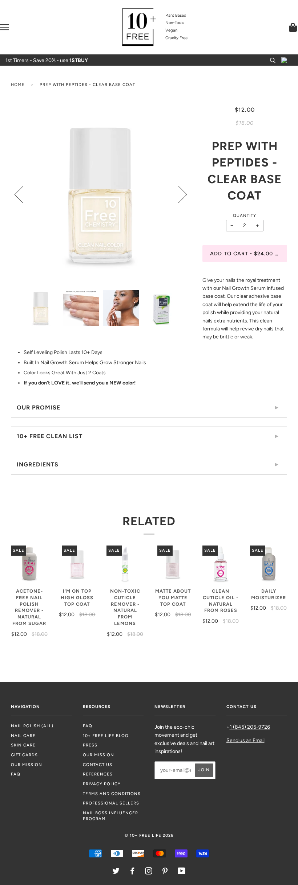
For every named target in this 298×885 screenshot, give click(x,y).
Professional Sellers (111, 803)
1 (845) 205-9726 (250, 727)
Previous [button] (23, 194)
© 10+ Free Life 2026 (149, 835)
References (98, 774)
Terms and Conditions (112, 793)
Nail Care (23, 735)
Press (90, 745)
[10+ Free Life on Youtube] (182, 872)
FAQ (15, 774)
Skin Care (23, 745)
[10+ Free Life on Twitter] (116, 872)
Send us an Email (245, 740)
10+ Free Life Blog (105, 735)
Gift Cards (24, 754)
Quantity (244, 215)
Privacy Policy (102, 783)
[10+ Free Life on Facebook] (132, 872)
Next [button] (178, 194)
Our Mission (26, 764)
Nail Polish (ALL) (32, 725)
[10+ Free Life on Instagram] (149, 872)
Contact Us (97, 764)
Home (18, 84)
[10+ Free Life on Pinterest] (165, 872)
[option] (101, 194)
